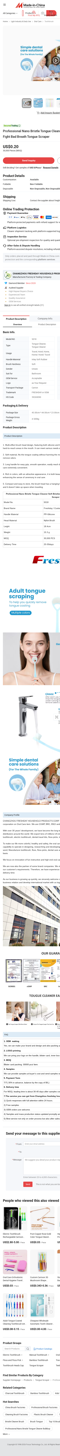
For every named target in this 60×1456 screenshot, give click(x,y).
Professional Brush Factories (44, 1407)
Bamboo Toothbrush (38, 1360)
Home (5, 21)
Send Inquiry (28, 160)
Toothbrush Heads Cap (13, 1365)
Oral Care (37, 21)
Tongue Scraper (36, 1365)
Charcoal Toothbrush (14, 1393)
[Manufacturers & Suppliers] (30, 5)
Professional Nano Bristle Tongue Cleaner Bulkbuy (27, 1428)
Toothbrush (49, 21)
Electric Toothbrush (11, 1354)
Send (28, 1184)
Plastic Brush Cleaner (43, 1414)
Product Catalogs (44, 1348)
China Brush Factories (15, 1407)
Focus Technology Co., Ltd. (37, 1444)
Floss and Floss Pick (12, 1360)
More (5, 1434)
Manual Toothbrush (38, 1354)
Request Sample (50, 167)
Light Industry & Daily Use (21, 21)
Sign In (7, 305)
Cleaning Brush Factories (16, 1414)
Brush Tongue (36, 1421)
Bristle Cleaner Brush (14, 1421)
